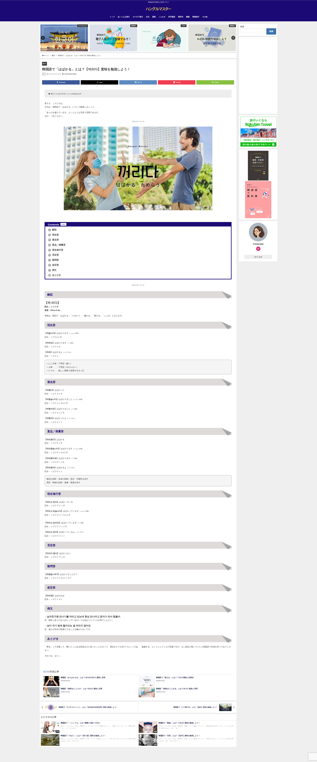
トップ (112, 17)
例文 (53, 270)
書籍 (188, 17)
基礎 (154, 17)
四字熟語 (171, 17)
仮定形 (54, 265)
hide (63, 224)
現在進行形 (56, 250)
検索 (242, 27)
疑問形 (54, 260)
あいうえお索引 (124, 17)
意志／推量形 (57, 245)
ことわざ (161, 17)
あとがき (54, 275)
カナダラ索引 (138, 17)
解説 (53, 230)
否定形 (54, 255)
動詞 (44, 63)
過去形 (54, 240)
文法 (147, 17)
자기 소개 (258, 257)
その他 (204, 17)
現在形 (54, 235)
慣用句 (180, 17)
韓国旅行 (195, 17)
